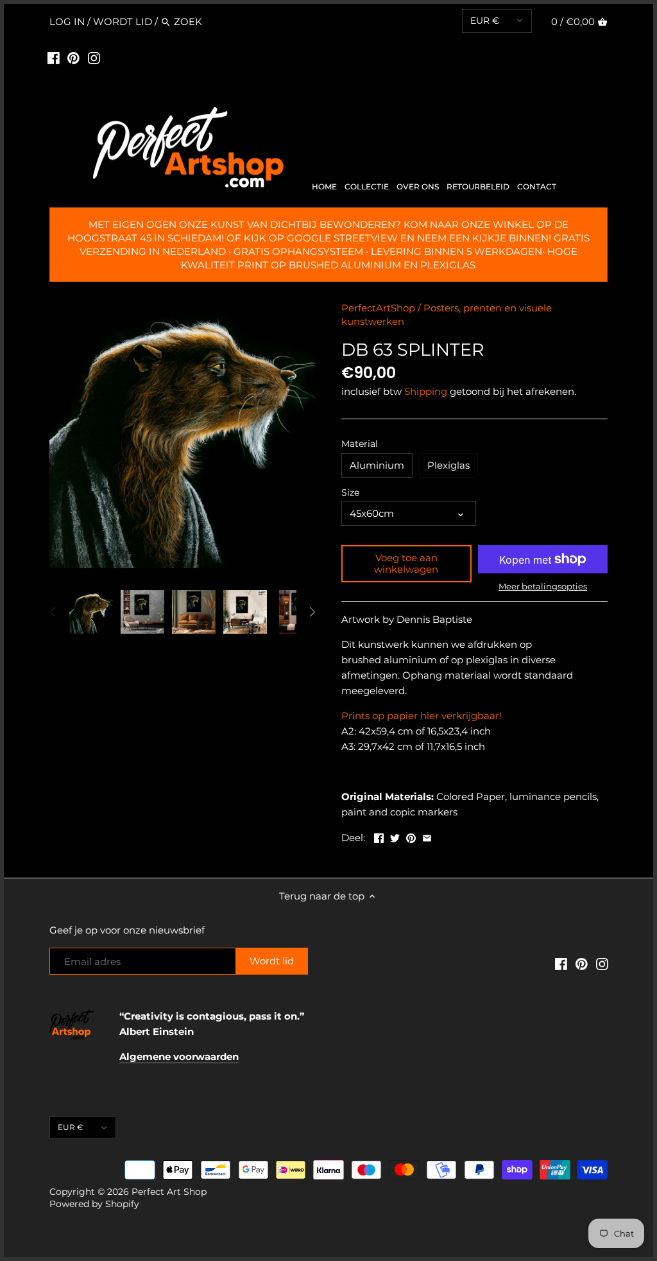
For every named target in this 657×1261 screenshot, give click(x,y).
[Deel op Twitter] (395, 836)
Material (359, 444)
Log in (67, 21)
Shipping (425, 391)
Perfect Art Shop (169, 1192)
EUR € (484, 20)
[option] (91, 611)
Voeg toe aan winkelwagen (406, 563)
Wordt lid (122, 21)
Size (350, 492)
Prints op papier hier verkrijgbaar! (421, 715)
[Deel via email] (427, 836)
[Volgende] (312, 612)
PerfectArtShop (378, 308)
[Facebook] (53, 58)
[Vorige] (53, 612)
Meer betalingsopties (543, 586)
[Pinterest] (73, 58)
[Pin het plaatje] (411, 836)
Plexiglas (448, 465)
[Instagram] (94, 58)
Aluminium (377, 465)
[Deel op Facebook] (379, 836)
